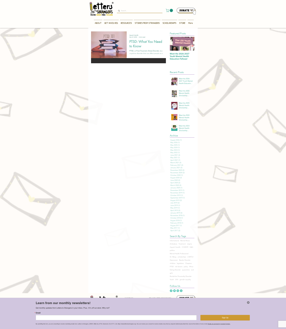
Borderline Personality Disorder (181, 276)
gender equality (185, 279)
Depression (174, 260)
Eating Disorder (175, 270)
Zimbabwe (173, 244)
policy (186, 267)
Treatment (182, 244)
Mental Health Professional (179, 254)
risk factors (178, 267)
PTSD (172, 267)
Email (38, 313)
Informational (174, 241)
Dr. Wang (173, 257)
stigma (189, 244)
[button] (170, 10)
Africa (191, 267)
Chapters (188, 263)
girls (171, 273)
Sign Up (225, 318)
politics (172, 250)
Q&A (191, 247)
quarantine (186, 270)
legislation (180, 263)
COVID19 (185, 247)
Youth (172, 279)
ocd (192, 270)
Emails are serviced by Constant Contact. (219, 324)
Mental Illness (185, 241)
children (173, 263)
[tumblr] (181, 290)
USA (176, 279)
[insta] (178, 290)
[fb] (171, 290)
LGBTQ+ (190, 257)
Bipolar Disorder (184, 260)
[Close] (248, 302)
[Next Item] (191, 43)
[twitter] (174, 290)
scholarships (182, 257)
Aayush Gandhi (175, 247)
